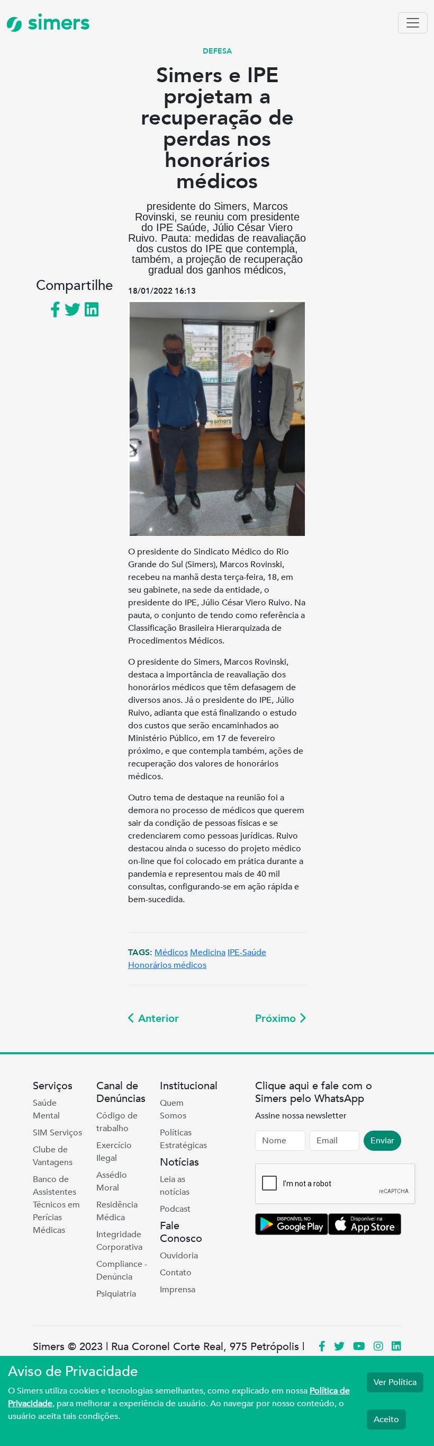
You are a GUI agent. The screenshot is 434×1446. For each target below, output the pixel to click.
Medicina (207, 952)
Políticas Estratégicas (183, 1139)
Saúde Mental (46, 1109)
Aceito (386, 1419)
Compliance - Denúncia (121, 1270)
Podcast (175, 1209)
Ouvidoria (179, 1256)
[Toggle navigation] (413, 22)
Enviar (382, 1141)
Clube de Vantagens (53, 1156)
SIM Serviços (57, 1133)
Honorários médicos (167, 965)
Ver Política (395, 1382)
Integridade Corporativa (119, 1241)
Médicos (171, 952)
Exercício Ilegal (114, 1152)
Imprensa (177, 1289)
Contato (176, 1273)
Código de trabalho (117, 1122)
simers (56, 22)
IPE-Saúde (247, 952)
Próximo (277, 1018)
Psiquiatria (116, 1294)
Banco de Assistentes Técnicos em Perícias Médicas (56, 1205)
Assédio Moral (111, 1181)
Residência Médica (117, 1211)
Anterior (157, 1018)
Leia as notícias (174, 1186)
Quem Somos (173, 1109)
